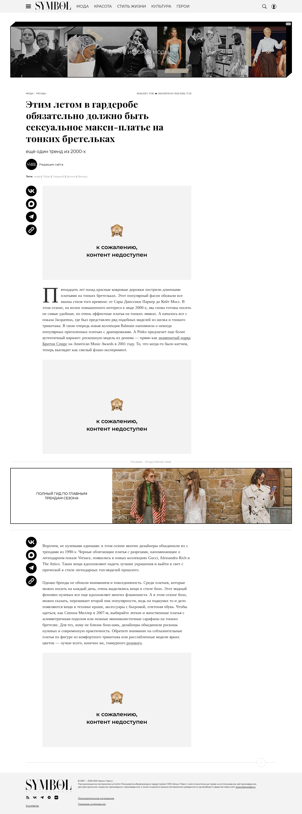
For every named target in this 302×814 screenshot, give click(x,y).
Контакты (32, 805)
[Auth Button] (273, 6)
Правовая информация (92, 804)
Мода (29, 93)
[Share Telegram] (31, 217)
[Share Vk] (31, 191)
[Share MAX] (31, 204)
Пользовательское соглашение (96, 798)
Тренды (41, 93)
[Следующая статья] (151, 762)
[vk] (35, 797)
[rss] (28, 797)
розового (134, 643)
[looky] (56, 797)
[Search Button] (264, 6)
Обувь (46, 176)
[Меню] (28, 6)
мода (37, 176)
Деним (71, 176)
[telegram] (42, 797)
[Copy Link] (31, 229)
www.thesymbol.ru (246, 787)
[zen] (49, 797)
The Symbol (53, 6)
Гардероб (59, 176)
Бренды (83, 176)
